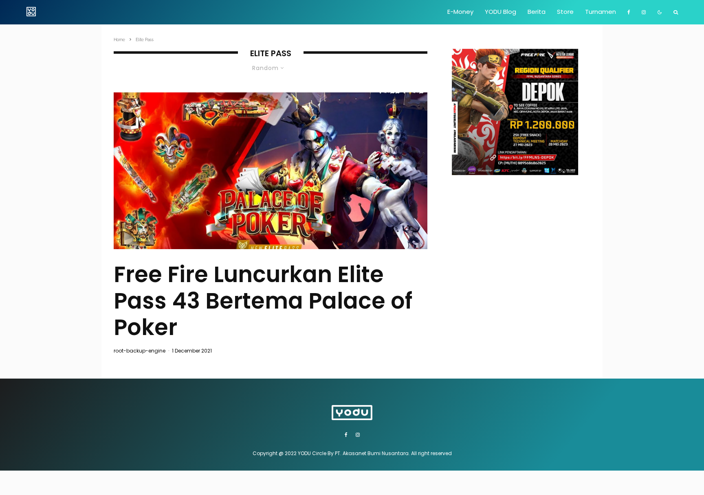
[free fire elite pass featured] (270, 170)
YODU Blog (500, 11)
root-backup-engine (139, 350)
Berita (537, 11)
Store (565, 11)
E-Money (460, 11)
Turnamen (600, 11)
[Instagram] (643, 12)
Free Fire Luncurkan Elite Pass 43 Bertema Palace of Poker (263, 300)
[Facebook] (629, 12)
